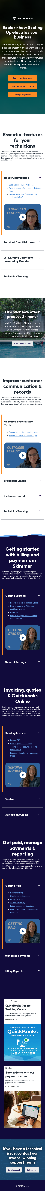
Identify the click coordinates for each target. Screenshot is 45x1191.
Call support (32, 1170)
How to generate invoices (21, 743)
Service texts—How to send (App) (23, 435)
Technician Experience (22, 78)
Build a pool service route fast (21, 185)
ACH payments (16, 899)
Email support (14, 1170)
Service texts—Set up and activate (23, 432)
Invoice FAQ (15, 740)
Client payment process (20, 896)
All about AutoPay (17, 903)
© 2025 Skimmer (22, 1186)
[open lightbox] (22, 217)
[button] (22, 177)
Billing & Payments (23, 94)
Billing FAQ (15, 612)
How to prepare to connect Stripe (24, 603)
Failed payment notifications (22, 906)
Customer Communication (22, 86)
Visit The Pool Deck (22, 343)
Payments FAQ (16, 893)
